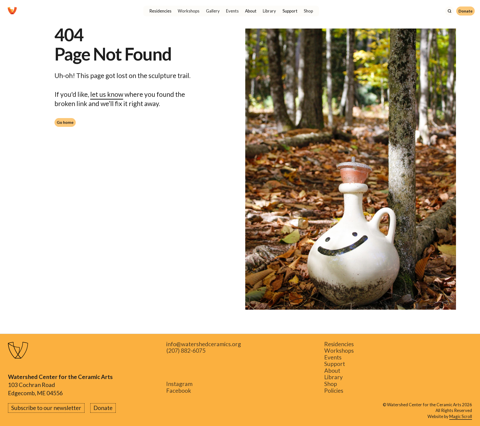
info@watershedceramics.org (203, 344)
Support (334, 364)
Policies (333, 390)
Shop (308, 11)
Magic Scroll (460, 416)
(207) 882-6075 (186, 351)
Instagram (179, 384)
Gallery (213, 11)
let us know (106, 94)
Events (232, 11)
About (332, 370)
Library (269, 11)
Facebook (178, 390)
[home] (12, 11)
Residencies (339, 344)
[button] (160, 11)
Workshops (189, 11)
